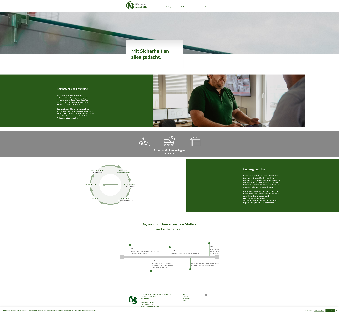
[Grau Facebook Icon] (201, 295)
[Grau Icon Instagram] (205, 295)
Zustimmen (330, 310)
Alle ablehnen (319, 310)
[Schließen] (337, 310)
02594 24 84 (150, 302)
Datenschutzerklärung (90, 310)
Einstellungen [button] (309, 310)
